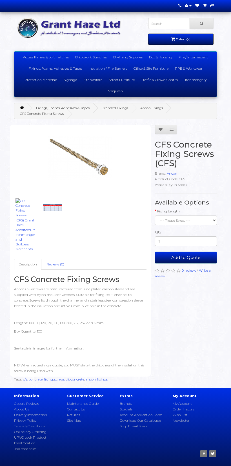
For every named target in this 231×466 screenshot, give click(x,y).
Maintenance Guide (83, 403)
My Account (182, 403)
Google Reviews (26, 403)
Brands (126, 403)
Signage (70, 80)
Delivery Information (30, 415)
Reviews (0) (55, 264)
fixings (102, 379)
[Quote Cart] (204, 5)
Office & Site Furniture (151, 68)
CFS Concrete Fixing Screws (42, 113)
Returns (73, 415)
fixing (48, 379)
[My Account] (188, 5)
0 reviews (189, 270)
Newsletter (181, 420)
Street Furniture (122, 80)
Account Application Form (141, 415)
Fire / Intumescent (193, 57)
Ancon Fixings (151, 108)
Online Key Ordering (30, 432)
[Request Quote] (212, 5)
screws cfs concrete (69, 379)
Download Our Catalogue (140, 420)
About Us (21, 409)
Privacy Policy (25, 420)
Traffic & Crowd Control (160, 80)
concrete (36, 379)
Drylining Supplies (128, 57)
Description (28, 264)
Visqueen (115, 91)
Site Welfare (92, 80)
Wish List (180, 415)
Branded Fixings (115, 108)
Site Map (74, 420)
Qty (158, 232)
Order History (183, 409)
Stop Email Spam (134, 426)
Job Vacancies (25, 449)
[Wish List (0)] (197, 5)
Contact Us (76, 409)
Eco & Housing (160, 57)
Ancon (172, 173)
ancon (91, 379)
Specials (126, 409)
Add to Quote (186, 257)
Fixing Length (168, 211)
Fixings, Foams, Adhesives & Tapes (55, 68)
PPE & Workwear (189, 68)
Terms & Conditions (29, 426)
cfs (25, 379)
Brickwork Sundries (91, 57)
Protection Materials (41, 80)
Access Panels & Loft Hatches (46, 57)
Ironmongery (195, 80)
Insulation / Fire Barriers (108, 68)
